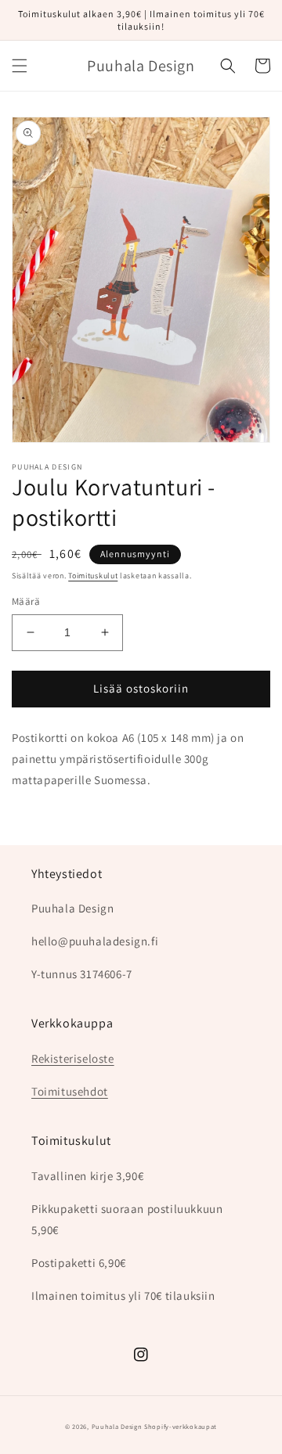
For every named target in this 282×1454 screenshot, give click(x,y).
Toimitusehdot (69, 1091)
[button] (19, 66)
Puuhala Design (117, 1426)
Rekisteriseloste (72, 1058)
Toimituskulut (93, 575)
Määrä (26, 601)
